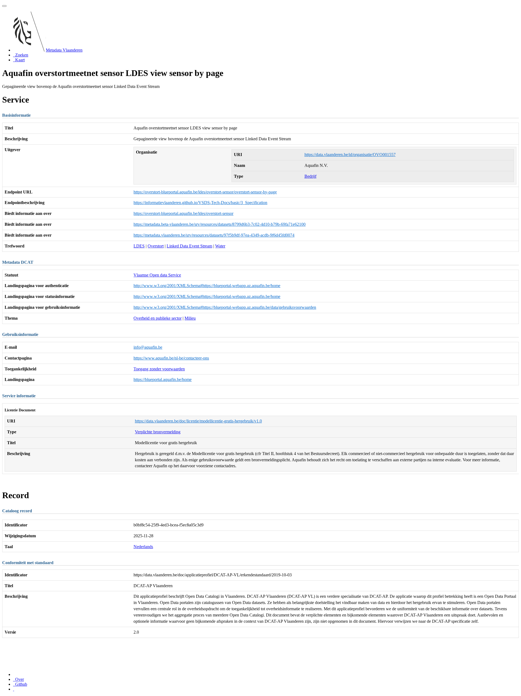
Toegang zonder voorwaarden (159, 369)
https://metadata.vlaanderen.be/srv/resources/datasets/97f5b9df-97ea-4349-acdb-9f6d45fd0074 (214, 235)
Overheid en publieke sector (158, 318)
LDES (139, 246)
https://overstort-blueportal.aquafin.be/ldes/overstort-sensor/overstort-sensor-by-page (205, 192)
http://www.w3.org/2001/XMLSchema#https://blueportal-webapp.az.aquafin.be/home (207, 285)
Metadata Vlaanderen (64, 50)
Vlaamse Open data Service (157, 275)
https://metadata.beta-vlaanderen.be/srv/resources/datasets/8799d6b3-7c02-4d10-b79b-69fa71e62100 (220, 224)
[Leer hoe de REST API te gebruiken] (13, 689)
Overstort (156, 246)
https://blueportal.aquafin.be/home (163, 379)
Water (220, 246)
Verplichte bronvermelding (157, 432)
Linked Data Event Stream (189, 246)
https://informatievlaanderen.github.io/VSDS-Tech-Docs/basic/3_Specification (200, 202)
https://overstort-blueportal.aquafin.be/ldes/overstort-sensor (183, 213)
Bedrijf (310, 176)
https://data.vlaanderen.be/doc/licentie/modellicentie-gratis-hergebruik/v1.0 (198, 421)
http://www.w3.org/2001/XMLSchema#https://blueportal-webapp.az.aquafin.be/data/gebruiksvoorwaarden (225, 307)
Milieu (190, 318)
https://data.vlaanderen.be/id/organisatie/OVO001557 (350, 154)
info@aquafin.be (148, 347)
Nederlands (143, 546)
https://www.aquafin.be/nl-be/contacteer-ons (171, 358)
